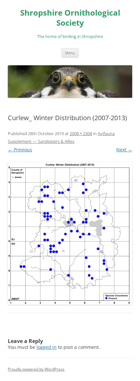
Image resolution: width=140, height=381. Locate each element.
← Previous (20, 149)
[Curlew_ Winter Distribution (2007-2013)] (70, 233)
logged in (46, 347)
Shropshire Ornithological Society (70, 18)
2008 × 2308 (81, 133)
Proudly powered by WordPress (36, 369)
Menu (70, 52)
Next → (124, 149)
